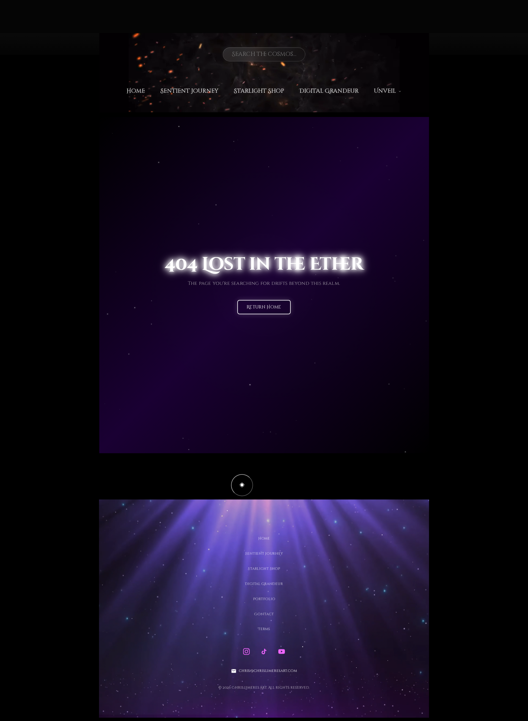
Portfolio (264, 598)
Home (136, 91)
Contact (264, 613)
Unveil (385, 91)
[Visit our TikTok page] (264, 651)
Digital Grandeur (329, 91)
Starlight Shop (259, 91)
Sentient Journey (189, 91)
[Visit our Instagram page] (246, 651)
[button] (242, 485)
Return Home (264, 307)
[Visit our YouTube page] (281, 651)
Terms (264, 629)
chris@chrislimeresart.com (268, 670)
